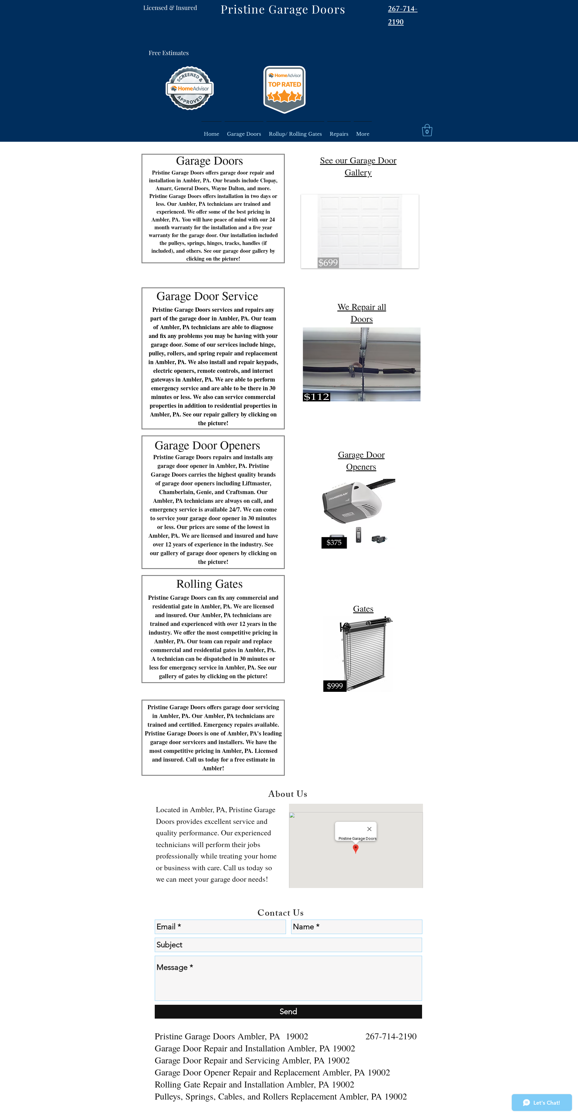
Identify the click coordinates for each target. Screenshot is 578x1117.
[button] (427, 130)
